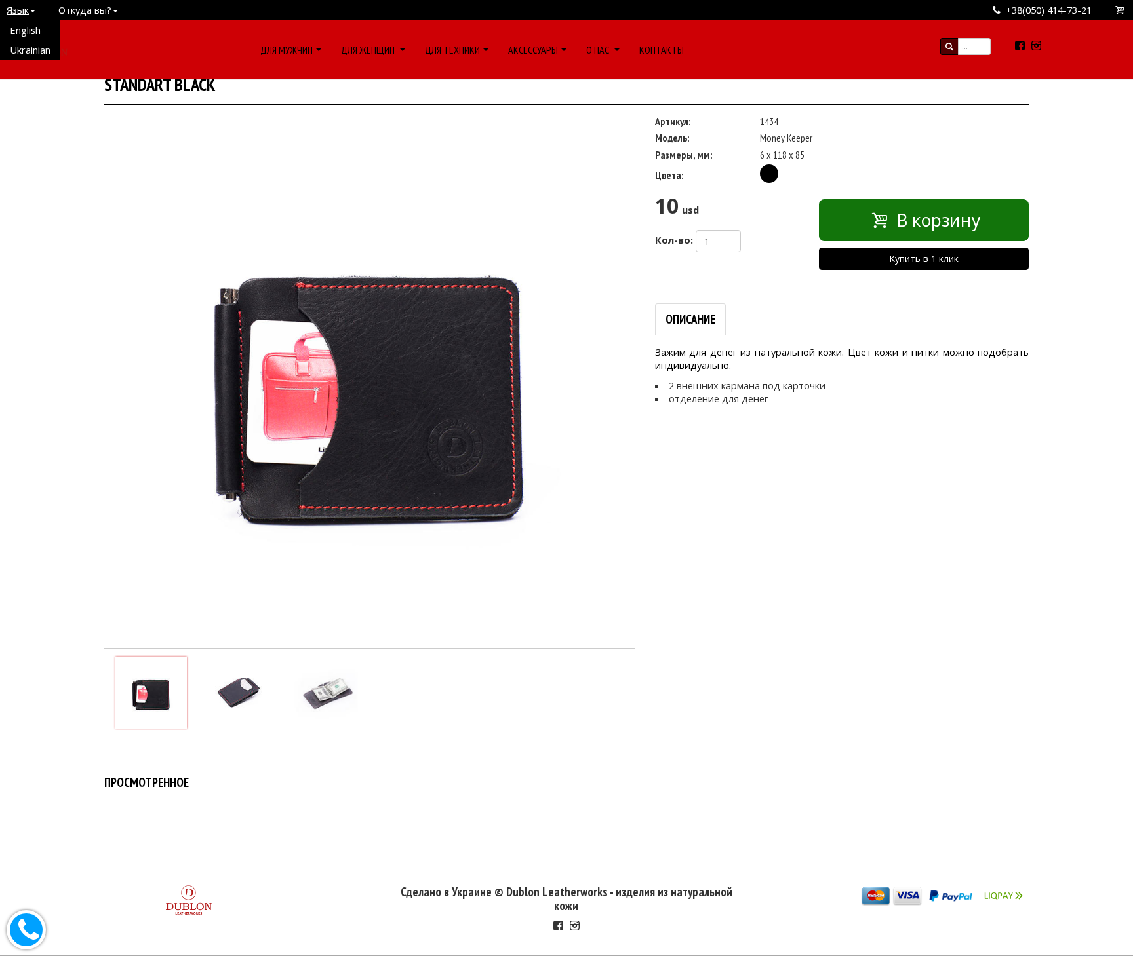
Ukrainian (30, 49)
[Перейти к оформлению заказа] (1120, 10)
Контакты (661, 49)
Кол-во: (674, 239)
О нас (598, 49)
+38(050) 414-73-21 (1049, 9)
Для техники (452, 49)
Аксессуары (533, 49)
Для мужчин (286, 49)
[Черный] (769, 173)
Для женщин (369, 49)
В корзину (936, 220)
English (25, 30)
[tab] (690, 319)
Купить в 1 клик (924, 258)
